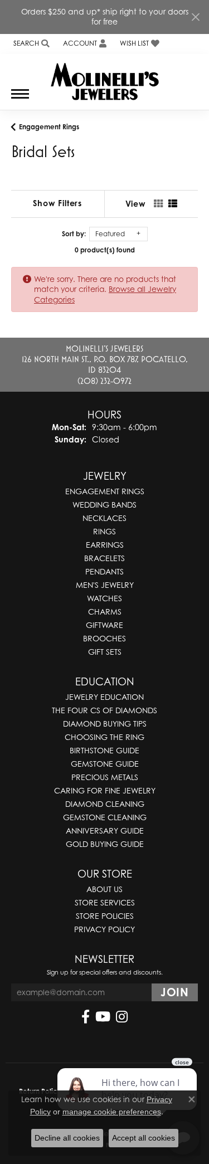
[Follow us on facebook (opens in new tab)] (85, 1017)
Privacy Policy (104, 929)
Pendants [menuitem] (104, 571)
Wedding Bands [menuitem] (104, 504)
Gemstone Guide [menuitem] (105, 763)
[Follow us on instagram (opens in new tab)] (122, 1017)
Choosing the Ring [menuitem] (104, 737)
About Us (104, 889)
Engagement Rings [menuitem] (104, 491)
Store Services (105, 902)
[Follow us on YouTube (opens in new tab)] (102, 1017)
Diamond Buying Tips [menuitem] (105, 723)
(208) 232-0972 (104, 381)
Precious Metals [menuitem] (104, 777)
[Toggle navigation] (20, 99)
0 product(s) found (105, 250)
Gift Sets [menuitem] (104, 651)
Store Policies (105, 916)
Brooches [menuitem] (104, 638)
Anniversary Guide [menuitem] (105, 830)
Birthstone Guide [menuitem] (104, 750)
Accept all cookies (143, 1137)
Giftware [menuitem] (104, 625)
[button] (30, 43)
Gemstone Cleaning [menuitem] (105, 817)
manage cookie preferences (111, 1111)
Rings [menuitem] (104, 531)
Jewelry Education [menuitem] (104, 697)
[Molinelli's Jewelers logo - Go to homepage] (104, 77)
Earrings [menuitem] (105, 544)
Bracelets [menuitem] (104, 558)
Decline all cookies (67, 1137)
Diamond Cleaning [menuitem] (104, 804)
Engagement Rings (49, 127)
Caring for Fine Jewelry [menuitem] (104, 790)
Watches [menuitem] (104, 598)
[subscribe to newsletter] (175, 992)
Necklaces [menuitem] (104, 518)
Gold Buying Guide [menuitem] (105, 844)
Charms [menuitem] (104, 611)
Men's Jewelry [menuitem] (105, 585)
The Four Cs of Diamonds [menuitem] (104, 710)
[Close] (195, 17)
